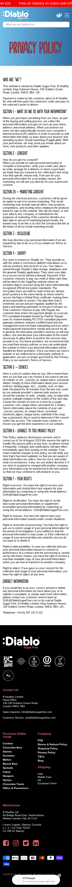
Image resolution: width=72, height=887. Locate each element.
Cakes (7, 772)
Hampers (8, 776)
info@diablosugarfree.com (36, 711)
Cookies (8, 743)
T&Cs (41, 756)
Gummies (9, 755)
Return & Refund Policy (52, 744)
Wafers (7, 759)
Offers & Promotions (15, 788)
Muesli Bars (10, 763)
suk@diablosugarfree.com (40, 717)
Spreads (8, 768)
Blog (41, 760)
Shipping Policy (48, 748)
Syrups (7, 780)
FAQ (40, 740)
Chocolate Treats (13, 784)
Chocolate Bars (12, 747)
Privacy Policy (46, 752)
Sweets (7, 751)
